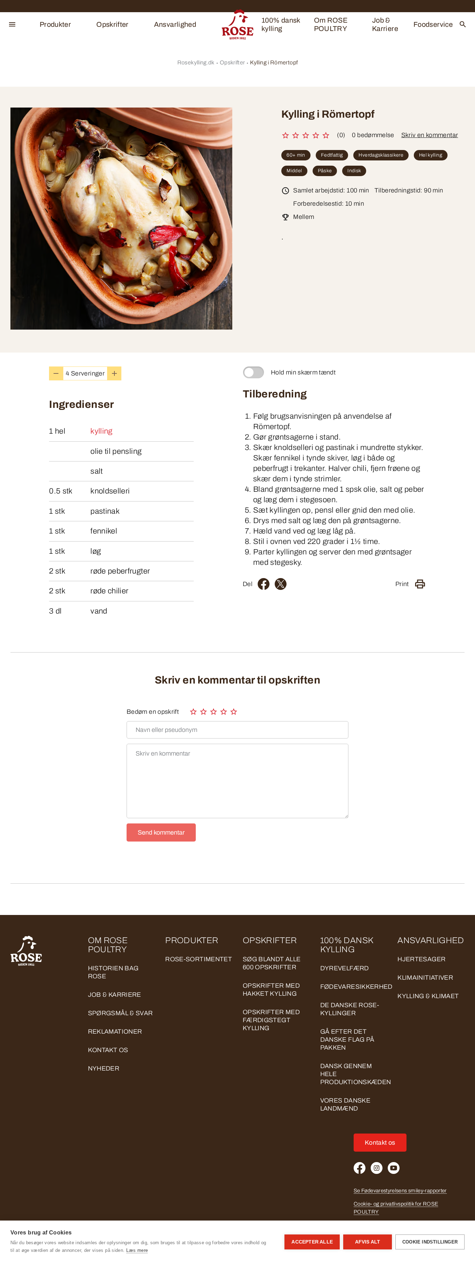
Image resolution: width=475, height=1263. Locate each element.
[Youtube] (394, 1168)
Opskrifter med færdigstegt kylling (271, 1020)
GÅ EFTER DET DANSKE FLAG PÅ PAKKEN (347, 1039)
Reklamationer (115, 1031)
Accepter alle (312, 1242)
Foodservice (433, 24)
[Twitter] (281, 584)
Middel (294, 170)
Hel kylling (430, 155)
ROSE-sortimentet (198, 959)
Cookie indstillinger (430, 1242)
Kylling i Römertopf (274, 62)
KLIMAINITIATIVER (425, 977)
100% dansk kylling (280, 24)
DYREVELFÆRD (344, 968)
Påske (325, 170)
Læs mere (137, 1250)
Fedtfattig (332, 155)
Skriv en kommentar (429, 135)
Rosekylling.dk (196, 62)
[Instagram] (377, 1168)
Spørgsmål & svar (120, 1013)
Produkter (55, 24)
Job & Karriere (385, 24)
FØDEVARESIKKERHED (356, 986)
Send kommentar (161, 832)
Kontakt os (108, 1050)
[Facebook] (263, 584)
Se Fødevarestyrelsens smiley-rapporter (400, 1190)
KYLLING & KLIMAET (428, 996)
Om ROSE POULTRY (331, 24)
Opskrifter (112, 24)
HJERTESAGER (421, 959)
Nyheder (104, 1068)
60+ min (296, 155)
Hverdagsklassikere (381, 155)
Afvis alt (367, 1242)
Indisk (354, 170)
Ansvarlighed (175, 24)
